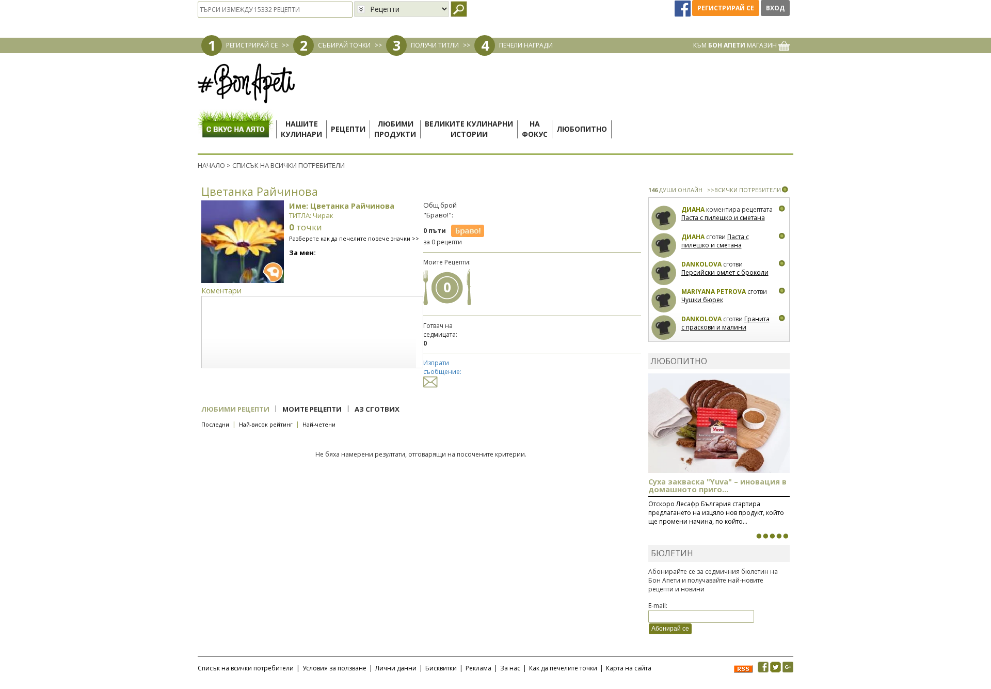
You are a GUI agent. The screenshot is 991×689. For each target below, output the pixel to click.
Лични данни (396, 668)
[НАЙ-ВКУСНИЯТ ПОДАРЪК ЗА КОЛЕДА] (772, 536)
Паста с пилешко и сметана (723, 217)
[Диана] (664, 218)
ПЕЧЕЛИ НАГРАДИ (526, 45)
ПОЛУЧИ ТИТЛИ (435, 45)
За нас (510, 668)
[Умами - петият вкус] (778, 536)
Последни (215, 424)
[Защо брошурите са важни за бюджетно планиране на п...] (785, 536)
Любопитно (581, 129)
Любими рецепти (235, 409)
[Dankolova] (664, 273)
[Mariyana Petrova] (664, 300)
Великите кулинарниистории (469, 129)
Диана (693, 209)
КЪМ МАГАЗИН (735, 45)
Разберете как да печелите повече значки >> (354, 238)
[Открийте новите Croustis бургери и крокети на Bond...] (765, 536)
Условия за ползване (334, 668)
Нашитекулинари (301, 129)
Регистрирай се (725, 8)
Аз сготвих (377, 409)
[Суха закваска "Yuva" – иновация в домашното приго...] (758, 536)
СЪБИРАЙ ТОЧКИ (344, 45)
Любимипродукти (395, 129)
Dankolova (701, 264)
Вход (775, 8)
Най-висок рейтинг (266, 424)
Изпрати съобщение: (442, 367)
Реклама (478, 668)
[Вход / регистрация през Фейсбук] (683, 8)
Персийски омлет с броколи (725, 272)
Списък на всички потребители (246, 668)
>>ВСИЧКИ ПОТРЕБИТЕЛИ (744, 190)
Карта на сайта (628, 668)
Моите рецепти (312, 409)
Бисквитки (441, 668)
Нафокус (535, 129)
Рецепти (348, 129)
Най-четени (318, 424)
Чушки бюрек (702, 299)
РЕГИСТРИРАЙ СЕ (252, 45)
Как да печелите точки (563, 668)
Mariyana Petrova (713, 291)
